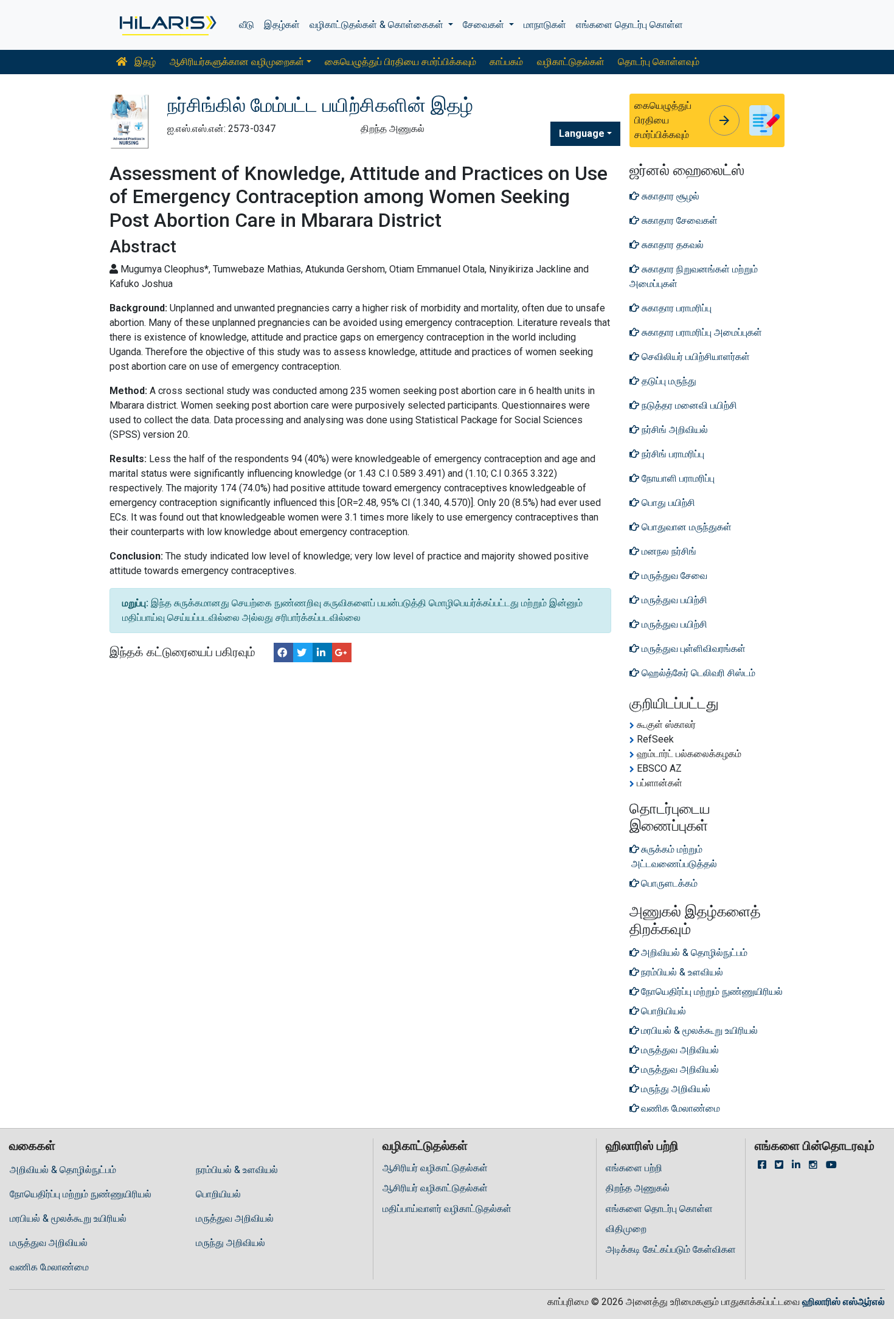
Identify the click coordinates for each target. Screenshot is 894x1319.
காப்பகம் (506, 62)
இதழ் (144, 62)
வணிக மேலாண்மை (49, 1267)
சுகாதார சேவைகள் (678, 220)
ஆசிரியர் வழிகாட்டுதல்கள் (435, 1168)
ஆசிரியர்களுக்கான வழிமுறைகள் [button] (237, 62)
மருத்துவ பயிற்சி (673, 600)
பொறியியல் (218, 1194)
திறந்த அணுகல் (638, 1188)
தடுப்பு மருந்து (667, 381)
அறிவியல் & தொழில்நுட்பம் (63, 1169)
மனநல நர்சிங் (667, 551)
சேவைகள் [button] (485, 24)
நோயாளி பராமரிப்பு (677, 478)
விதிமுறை (626, 1228)
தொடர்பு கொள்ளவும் (658, 62)
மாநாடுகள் (545, 24)
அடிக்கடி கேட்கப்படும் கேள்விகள (671, 1249)
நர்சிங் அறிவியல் (673, 429)
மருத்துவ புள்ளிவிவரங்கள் (692, 648)
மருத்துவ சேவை (673, 575)
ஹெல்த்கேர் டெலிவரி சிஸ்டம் (697, 673)
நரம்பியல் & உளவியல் (237, 1169)
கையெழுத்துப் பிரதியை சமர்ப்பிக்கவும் (400, 62)
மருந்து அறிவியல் (230, 1242)
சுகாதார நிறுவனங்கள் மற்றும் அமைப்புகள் (693, 276)
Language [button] (582, 133)
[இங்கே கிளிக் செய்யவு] (166, 25)
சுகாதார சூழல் (669, 196)
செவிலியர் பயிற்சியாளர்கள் (694, 356)
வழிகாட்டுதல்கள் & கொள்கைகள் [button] (378, 24)
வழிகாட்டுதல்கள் (571, 62)
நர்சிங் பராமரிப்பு (671, 454)
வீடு (246, 24)
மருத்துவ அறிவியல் (235, 1218)
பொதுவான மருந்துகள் (685, 527)
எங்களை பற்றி (634, 1168)
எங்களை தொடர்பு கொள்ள (629, 24)
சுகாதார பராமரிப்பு (675, 308)
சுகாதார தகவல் (671, 245)
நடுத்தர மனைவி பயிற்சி (688, 405)
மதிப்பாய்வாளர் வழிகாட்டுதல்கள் (447, 1208)
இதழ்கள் (282, 24)
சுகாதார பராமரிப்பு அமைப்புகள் (700, 332)
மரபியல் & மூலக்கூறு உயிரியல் (68, 1218)
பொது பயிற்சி (667, 502)
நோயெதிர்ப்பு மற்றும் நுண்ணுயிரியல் (80, 1194)
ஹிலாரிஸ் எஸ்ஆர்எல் (843, 1301)
